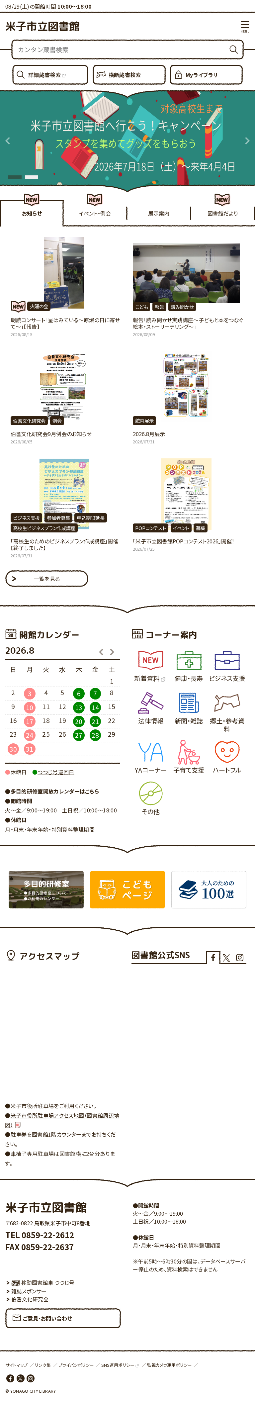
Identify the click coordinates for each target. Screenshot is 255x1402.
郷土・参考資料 (227, 724)
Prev (8, 141)
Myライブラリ (202, 75)
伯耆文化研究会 (29, 1299)
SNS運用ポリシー (117, 1365)
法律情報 (150, 720)
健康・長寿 (189, 678)
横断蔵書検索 (125, 75)
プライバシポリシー (76, 1365)
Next (246, 141)
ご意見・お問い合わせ (47, 1318)
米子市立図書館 (42, 26)
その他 (151, 811)
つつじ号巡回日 (56, 772)
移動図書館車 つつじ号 (47, 1282)
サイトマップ (16, 1365)
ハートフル (227, 770)
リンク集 (43, 1365)
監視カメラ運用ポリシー (169, 1365)
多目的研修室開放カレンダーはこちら (55, 791)
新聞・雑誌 (189, 720)
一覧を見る (47, 579)
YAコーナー (151, 770)
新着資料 (146, 678)
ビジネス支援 (227, 678)
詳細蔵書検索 (44, 75)
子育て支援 (188, 770)
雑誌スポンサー (28, 1291)
